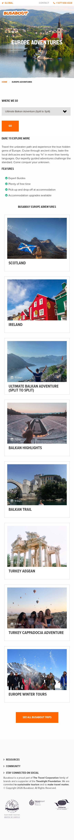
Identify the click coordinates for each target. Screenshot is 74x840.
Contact (44, 3)
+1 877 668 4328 (64, 3)
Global (8, 3)
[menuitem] (70, 13)
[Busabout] (16, 12)
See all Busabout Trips (37, 717)
